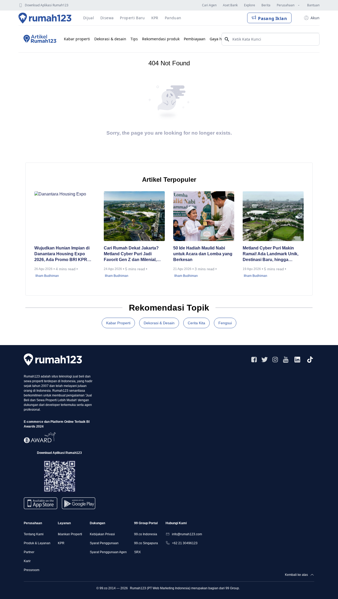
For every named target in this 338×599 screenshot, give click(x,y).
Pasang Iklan (272, 18)
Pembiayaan (194, 38)
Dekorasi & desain (110, 38)
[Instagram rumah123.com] (275, 359)
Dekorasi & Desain (159, 323)
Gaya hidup (220, 38)
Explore (249, 5)
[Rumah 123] (45, 18)
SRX (137, 552)
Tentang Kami (34, 534)
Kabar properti (77, 38)
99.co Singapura (146, 543)
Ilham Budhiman (47, 276)
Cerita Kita (196, 323)
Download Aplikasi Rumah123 (46, 5)
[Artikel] (39, 39)
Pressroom (31, 570)
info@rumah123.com (187, 534)
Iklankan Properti (70, 534)
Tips (134, 38)
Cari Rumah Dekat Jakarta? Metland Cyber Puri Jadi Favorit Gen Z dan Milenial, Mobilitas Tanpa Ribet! (131, 254)
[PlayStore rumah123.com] (78, 505)
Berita (265, 5)
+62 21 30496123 (185, 543)
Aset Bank (230, 5)
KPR (61, 543)
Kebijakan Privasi (102, 534)
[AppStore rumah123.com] (40, 503)
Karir (27, 561)
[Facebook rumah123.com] (254, 359)
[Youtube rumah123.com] (286, 359)
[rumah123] (53, 359)
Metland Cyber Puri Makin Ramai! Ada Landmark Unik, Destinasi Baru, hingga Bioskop (270, 254)
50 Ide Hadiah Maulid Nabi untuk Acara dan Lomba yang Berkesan (202, 254)
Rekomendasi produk (161, 38)
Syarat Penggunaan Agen (108, 552)
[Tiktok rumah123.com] (310, 359)
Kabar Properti (118, 323)
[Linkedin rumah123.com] (297, 359)
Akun (315, 17)
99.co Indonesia (145, 534)
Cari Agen (209, 5)
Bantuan (313, 5)
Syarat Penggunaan (104, 543)
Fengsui (225, 323)
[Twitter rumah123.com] (264, 359)
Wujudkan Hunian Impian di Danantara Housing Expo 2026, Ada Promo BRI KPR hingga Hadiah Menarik (62, 254)
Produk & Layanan (37, 543)
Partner (29, 552)
